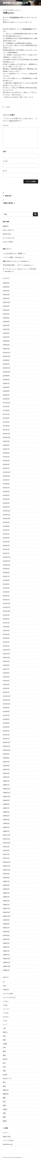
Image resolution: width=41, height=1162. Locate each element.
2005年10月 (6, 916)
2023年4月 (6, 325)
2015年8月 (6, 484)
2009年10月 (6, 750)
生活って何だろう (8, 230)
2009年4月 (6, 773)
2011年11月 (6, 653)
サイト (5, 171)
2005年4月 (6, 939)
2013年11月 (6, 561)
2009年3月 (6, 777)
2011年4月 (6, 680)
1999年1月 (6, 955)
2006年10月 (6, 870)
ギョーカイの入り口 (9, 997)
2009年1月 (6, 785)
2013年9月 (6, 568)
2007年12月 (6, 835)
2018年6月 (6, 387)
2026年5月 (6, 287)
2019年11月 (6, 352)
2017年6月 (6, 418)
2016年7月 (6, 449)
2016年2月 (6, 464)
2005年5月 (6, 935)
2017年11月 (6, 403)
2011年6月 (6, 673)
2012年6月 (6, 626)
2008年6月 (6, 812)
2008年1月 (6, 831)
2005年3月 (6, 943)
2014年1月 (6, 553)
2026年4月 (6, 291)
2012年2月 (6, 642)
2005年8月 (6, 924)
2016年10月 (6, 437)
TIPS (4, 986)
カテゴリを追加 (8, 993)
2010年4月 (6, 727)
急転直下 (6, 226)
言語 (4, 1101)
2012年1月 (6, 646)
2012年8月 (6, 619)
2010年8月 (6, 711)
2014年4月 (6, 541)
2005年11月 (6, 912)
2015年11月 (6, 476)
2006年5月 (6, 889)
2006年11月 (6, 866)
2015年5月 (6, 495)
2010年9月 (6, 707)
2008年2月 (6, 827)
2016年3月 (6, 460)
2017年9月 (6, 406)
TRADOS (6, 989)
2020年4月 (6, 345)
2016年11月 (6, 433)
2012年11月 (6, 607)
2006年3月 (6, 897)
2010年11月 (6, 700)
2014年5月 (6, 538)
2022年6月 (6, 333)
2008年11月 (6, 792)
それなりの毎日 (8, 242)
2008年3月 (6, 823)
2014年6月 (6, 534)
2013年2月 (6, 596)
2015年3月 (6, 503)
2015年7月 (6, 487)
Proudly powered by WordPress (12, 1157)
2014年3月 (6, 545)
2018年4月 (6, 395)
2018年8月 (6, 379)
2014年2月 (6, 549)
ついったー (6, 1009)
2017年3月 (6, 426)
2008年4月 (6, 819)
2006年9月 (6, 874)
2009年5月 (6, 769)
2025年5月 (6, 310)
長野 (4, 1113)
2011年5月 (6, 677)
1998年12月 (6, 958)
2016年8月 (6, 445)
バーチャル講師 (8, 257)
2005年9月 (6, 920)
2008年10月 (6, 796)
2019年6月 (6, 360)
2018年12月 (6, 368)
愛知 (4, 1055)
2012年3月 (6, 638)
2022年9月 (6, 329)
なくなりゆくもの (8, 238)
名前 (5, 151)
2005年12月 (6, 908)
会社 (4, 1036)
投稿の (6, 1136)
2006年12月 (6, 862)
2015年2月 (6, 507)
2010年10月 (6, 704)
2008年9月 (6, 800)
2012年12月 (6, 603)
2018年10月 (6, 372)
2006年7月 (6, 881)
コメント (6, 125)
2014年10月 (6, 518)
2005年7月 (6, 928)
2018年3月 (6, 399)
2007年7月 (6, 854)
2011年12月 (6, 650)
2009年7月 (6, 762)
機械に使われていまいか (11, 261)
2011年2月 (6, 688)
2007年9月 (6, 847)
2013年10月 (6, 565)
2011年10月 (6, 657)
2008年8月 (6, 804)
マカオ (5, 1020)
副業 (4, 1040)
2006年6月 (6, 885)
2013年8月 (6, 572)
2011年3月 (6, 684)
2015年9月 (6, 480)
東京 (4, 1082)
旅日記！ (6, 1059)
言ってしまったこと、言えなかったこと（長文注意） (20, 269)
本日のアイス (7, 1078)
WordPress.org (7, 1144)
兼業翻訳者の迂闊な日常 (15, 3)
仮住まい (6, 1032)
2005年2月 (6, 947)
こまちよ (6, 1001)
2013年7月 (6, 576)
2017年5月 (6, 422)
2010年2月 (6, 735)
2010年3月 (6, 731)
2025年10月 (6, 302)
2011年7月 (6, 669)
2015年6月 (6, 491)
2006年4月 (6, 893)
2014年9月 (6, 522)
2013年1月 (6, 599)
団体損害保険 (27, 29)
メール (5, 161)
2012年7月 (6, 623)
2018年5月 (6, 391)
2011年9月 (6, 661)
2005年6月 (6, 931)
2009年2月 (6, 781)
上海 (4, 1028)
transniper (24, 261)
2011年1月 (6, 692)
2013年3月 (6, 592)
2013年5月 (6, 584)
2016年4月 (6, 457)
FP (4, 982)
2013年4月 (6, 588)
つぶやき (8, 107)
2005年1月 (6, 951)
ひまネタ (6, 1017)
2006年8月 (6, 877)
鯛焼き (5, 1121)
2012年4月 (6, 634)
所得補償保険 (14, 17)
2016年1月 (6, 468)
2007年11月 (6, 839)
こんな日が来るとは (9, 253)
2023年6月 (6, 321)
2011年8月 (6, 665)
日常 (4, 1067)
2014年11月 (6, 514)
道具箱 (5, 1109)
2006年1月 (6, 904)
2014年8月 (6, 526)
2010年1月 (6, 738)
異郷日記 (6, 1094)
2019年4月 (6, 364)
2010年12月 (6, 696)
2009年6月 (6, 765)
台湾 (4, 1047)
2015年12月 (6, 472)
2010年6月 (6, 719)
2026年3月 (6, 294)
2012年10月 (6, 611)
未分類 (5, 1074)
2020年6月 (6, 341)
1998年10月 (6, 966)
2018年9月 (6, 376)
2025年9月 (6, 306)
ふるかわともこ (17, 10)
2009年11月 (6, 746)
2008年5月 (6, 816)
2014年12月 (6, 511)
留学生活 (6, 1090)
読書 (4, 1105)
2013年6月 (6, 580)
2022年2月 (6, 337)
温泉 (4, 1086)
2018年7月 (6, 383)
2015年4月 (6, 499)
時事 (4, 1071)
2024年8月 (6, 318)
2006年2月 (6, 901)
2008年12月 (6, 789)
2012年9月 (6, 615)
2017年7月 (6, 414)
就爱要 (20, 253)
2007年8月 (6, 850)
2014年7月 (6, 530)
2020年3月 (6, 349)
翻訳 (4, 1098)
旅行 (4, 1063)
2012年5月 (6, 630)
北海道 (5, 1044)
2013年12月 (6, 557)
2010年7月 (6, 715)
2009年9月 (6, 754)
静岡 (4, 1117)
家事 (4, 1051)
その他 (5, 1005)
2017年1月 (6, 430)
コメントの (8, 1140)
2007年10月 (6, 843)
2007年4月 (6, 858)
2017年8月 (6, 410)
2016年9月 (6, 441)
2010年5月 (6, 723)
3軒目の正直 (7, 234)
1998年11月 (6, 962)
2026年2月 (6, 298)
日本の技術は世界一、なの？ (12, 265)
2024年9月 (6, 314)
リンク (5, 1024)
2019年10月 (6, 356)
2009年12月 (6, 742)
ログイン (6, 1132)
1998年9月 (6, 970)
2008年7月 (6, 808)
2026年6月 (6, 283)
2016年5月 (6, 453)
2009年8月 (6, 758)
